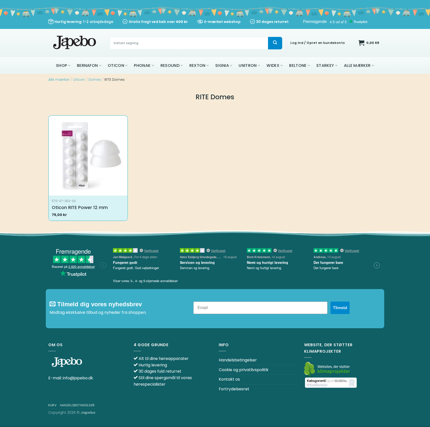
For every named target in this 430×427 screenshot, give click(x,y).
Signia (222, 65)
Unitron (248, 65)
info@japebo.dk (78, 378)
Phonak (142, 65)
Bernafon (87, 65)
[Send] (275, 43)
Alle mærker (357, 65)
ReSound (170, 65)
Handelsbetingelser (238, 360)
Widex (273, 65)
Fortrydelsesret (234, 389)
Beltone (297, 65)
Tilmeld (340, 308)
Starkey (325, 65)
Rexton (197, 65)
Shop (61, 65)
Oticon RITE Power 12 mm (80, 207)
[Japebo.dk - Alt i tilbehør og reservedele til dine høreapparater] (75, 43)
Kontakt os (229, 379)
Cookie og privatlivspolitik (244, 370)
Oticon (116, 65)
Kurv (52, 405)
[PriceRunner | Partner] (331, 382)
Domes (95, 79)
